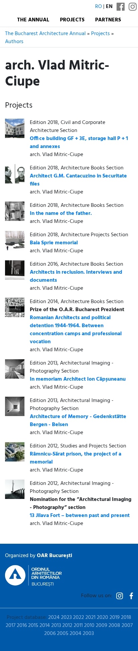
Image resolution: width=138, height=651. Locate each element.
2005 (62, 633)
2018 (126, 617)
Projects (72, 20)
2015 (33, 625)
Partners (108, 20)
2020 (102, 617)
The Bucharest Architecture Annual (45, 33)
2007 (127, 625)
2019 (115, 617)
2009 (101, 625)
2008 (114, 625)
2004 (75, 633)
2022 (78, 617)
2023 (66, 617)
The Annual (33, 20)
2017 (10, 625)
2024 (54, 617)
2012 (67, 625)
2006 (50, 633)
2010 (89, 625)
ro (98, 6)
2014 (45, 625)
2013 (56, 625)
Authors (14, 41)
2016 (22, 625)
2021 (90, 617)
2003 (88, 633)
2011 (78, 625)
